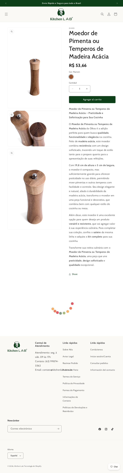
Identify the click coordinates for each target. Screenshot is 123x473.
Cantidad (73, 83)
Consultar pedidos (99, 363)
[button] (6, 14)
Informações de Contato (70, 399)
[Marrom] (71, 77)
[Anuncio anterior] (6, 3)
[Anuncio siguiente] (117, 3)
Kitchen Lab (19, 466)
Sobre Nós (68, 349)
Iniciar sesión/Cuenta (100, 356)
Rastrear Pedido (70, 363)
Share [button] (75, 274)
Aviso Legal (68, 356)
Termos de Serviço (71, 376)
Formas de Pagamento (73, 390)
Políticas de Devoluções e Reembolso (75, 409)
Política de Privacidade (74, 383)
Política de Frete (70, 370)
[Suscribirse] (58, 428)
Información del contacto (102, 370)
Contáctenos (96, 349)
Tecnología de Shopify (33, 466)
